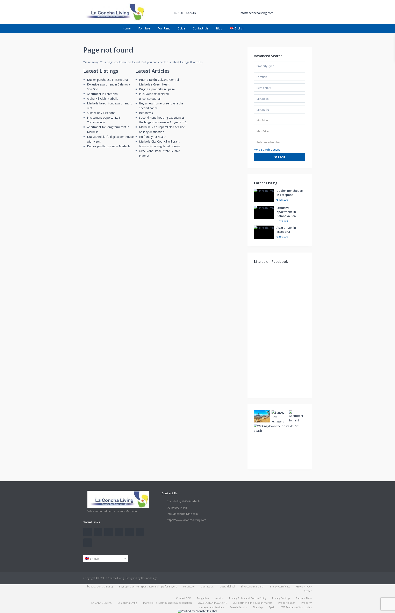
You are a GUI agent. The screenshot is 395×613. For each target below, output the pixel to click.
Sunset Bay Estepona (101, 113)
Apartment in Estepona (102, 94)
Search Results (238, 607)
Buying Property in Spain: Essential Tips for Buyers (148, 586)
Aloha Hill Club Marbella (102, 99)
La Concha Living (127, 603)
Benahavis (146, 113)
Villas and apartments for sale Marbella (112, 511)
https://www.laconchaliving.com (186, 520)
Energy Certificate (280, 586)
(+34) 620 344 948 (177, 507)
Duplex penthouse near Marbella (108, 146)
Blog (219, 28)
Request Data (304, 598)
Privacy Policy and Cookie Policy (247, 598)
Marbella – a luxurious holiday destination (167, 603)
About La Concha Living (99, 586)
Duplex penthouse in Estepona (107, 80)
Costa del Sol (227, 586)
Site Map (258, 607)
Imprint (219, 598)
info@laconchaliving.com (182, 514)
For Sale (144, 28)
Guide (181, 28)
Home (126, 28)
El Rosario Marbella (252, 586)
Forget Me (203, 598)
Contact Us (200, 28)
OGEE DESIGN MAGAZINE (212, 603)
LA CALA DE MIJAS (101, 603)
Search (279, 157)
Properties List (286, 603)
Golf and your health (152, 137)
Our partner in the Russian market (252, 603)
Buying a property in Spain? (157, 89)
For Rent (164, 28)
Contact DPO (183, 598)
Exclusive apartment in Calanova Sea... (287, 212)
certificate (189, 586)
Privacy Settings (281, 598)
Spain (272, 607)
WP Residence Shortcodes (296, 607)
